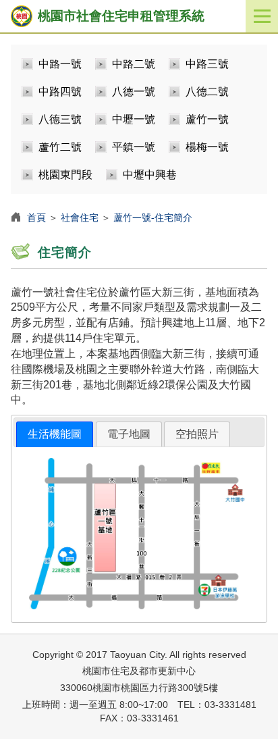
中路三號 (207, 64)
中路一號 (60, 64)
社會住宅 (80, 217)
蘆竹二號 (60, 147)
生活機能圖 (55, 434)
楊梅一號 (207, 147)
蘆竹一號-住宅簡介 (152, 217)
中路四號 (60, 91)
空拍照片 (197, 434)
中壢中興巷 (150, 174)
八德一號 (133, 91)
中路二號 (133, 64)
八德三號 (60, 119)
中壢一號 (133, 119)
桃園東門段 (65, 174)
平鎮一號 (133, 147)
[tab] (54, 435)
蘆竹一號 (207, 119)
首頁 (36, 217)
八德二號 (207, 91)
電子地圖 (128, 434)
